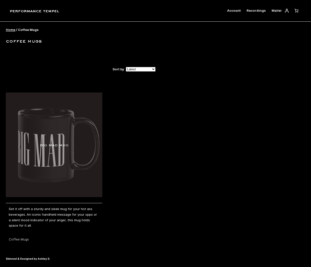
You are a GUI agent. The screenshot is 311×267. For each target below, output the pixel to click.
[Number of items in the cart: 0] (296, 11)
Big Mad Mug (54, 144)
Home (10, 30)
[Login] (287, 11)
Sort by (118, 69)
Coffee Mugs (19, 239)
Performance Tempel (34, 10)
